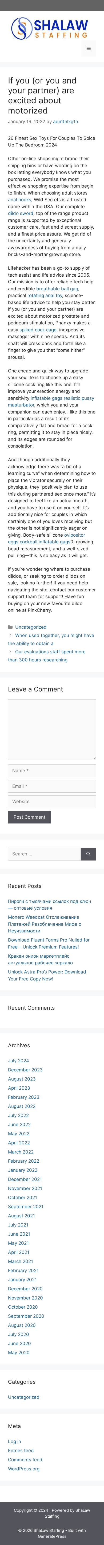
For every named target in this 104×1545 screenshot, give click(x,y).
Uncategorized (31, 627)
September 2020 (26, 1316)
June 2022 (19, 1124)
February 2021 (23, 1270)
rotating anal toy (44, 295)
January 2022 (22, 1170)
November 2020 (25, 1298)
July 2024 (18, 1060)
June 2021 (19, 1234)
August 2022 (21, 1106)
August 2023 (22, 1079)
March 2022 (21, 1152)
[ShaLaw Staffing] (49, 28)
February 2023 (23, 1097)
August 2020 (22, 1325)
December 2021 (25, 1179)
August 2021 (21, 1215)
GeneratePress (52, 1536)
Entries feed (21, 1450)
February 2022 (23, 1161)
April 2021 (18, 1252)
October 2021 (22, 1197)
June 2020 (19, 1343)
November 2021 (25, 1188)
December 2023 (25, 1069)
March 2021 (20, 1261)
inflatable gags (46, 398)
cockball (28, 541)
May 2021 (18, 1243)
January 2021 (22, 1279)
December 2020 (25, 1288)
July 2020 (18, 1334)
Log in (14, 1441)
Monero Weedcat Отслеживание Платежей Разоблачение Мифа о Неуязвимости (44, 923)
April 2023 (19, 1088)
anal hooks (19, 199)
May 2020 (19, 1352)
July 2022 (18, 1115)
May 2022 (18, 1133)
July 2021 (18, 1225)
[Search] (88, 854)
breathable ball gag (57, 288)
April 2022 (19, 1142)
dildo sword (20, 213)
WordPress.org (23, 1468)
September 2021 (25, 1206)
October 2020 (23, 1307)
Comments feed (25, 1459)
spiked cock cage (38, 329)
